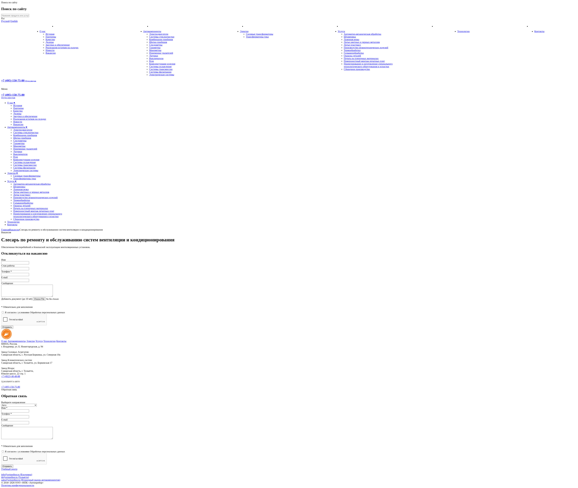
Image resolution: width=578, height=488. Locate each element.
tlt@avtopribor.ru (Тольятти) (15, 477)
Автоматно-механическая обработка (362, 34)
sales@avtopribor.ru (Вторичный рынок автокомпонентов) (30, 480)
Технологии (463, 31)
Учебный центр (9, 469)
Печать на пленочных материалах (361, 58)
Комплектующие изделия (162, 64)
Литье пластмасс (352, 45)
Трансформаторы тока (257, 36)
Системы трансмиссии (160, 69)
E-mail (4, 277)
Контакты (539, 31)
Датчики (153, 55)
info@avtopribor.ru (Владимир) (16, 474)
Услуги (341, 31)
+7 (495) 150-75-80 (18, 80)
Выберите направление (13, 402)
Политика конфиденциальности (17, 485)
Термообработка (352, 50)
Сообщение (7, 283)
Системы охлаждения (160, 66)
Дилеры (50, 42)
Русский (5, 21)
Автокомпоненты (152, 31)
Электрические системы (161, 74)
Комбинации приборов (161, 39)
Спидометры (155, 45)
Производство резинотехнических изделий (366, 47)
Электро (244, 31)
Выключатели (156, 58)
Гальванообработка (354, 53)
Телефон (6, 271)
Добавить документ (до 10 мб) (17, 299)
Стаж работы (8, 265)
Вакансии (51, 53)
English (14, 21)
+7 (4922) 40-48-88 (10, 376)
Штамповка (350, 36)
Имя (3, 260)
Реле (151, 61)
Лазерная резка (351, 39)
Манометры (155, 50)
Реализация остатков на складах (62, 47)
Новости (50, 50)
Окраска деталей (352, 55)
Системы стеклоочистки (161, 36)
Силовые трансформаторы (259, 34)
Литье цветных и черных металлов (362, 42)
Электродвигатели (158, 34)
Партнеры (51, 36)
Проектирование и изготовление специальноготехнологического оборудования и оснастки (368, 65)
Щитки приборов (158, 42)
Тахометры (154, 47)
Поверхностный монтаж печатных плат (364, 61)
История (50, 34)
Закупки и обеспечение (58, 45)
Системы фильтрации (160, 72)
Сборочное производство (357, 69)
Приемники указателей (161, 53)
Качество (50, 39)
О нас (42, 31)
